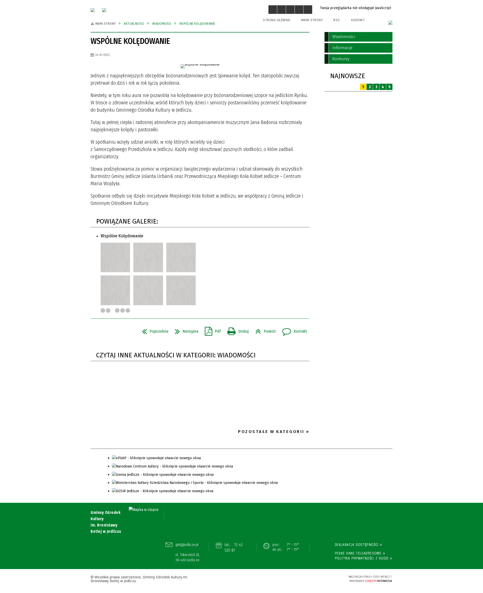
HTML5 (305, 579)
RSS (336, 20)
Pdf (211, 330)
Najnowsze (347, 76)
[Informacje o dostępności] (281, 9)
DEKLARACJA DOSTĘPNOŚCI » (358, 544)
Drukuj (236, 330)
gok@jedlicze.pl (187, 544)
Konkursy (340, 58)
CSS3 (313, 579)
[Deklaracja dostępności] (290, 9)
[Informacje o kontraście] (308, 9)
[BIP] (390, 23)
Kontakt (358, 20)
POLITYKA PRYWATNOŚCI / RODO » (363, 558)
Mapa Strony (312, 20)
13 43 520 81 (234, 547)
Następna (184, 330)
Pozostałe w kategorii (271, 431)
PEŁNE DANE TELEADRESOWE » (360, 553)
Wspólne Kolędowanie (122, 236)
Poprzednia (153, 330)
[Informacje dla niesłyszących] (299, 9)
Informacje (342, 47)
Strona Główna (276, 20)
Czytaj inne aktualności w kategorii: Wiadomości (176, 355)
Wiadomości (343, 36)
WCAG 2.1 (328, 578)
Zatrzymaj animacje (272, 9)
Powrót (263, 330)
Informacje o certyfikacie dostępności (241, 579)
